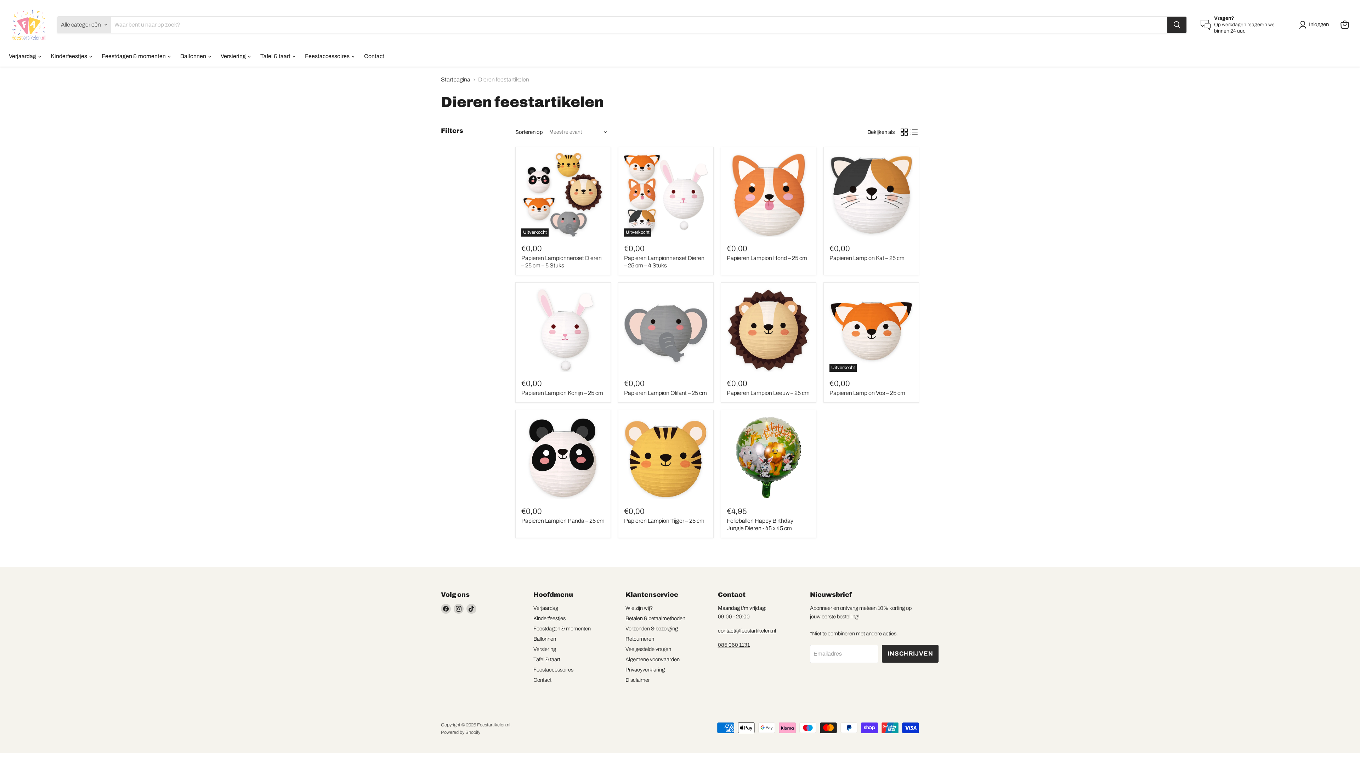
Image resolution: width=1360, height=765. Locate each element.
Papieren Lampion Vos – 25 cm (867, 393)
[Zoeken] (1176, 25)
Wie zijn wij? (639, 608)
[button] (1315, 25)
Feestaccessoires (328, 56)
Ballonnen (193, 56)
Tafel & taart (275, 56)
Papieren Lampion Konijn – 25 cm (562, 393)
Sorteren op (529, 132)
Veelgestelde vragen (648, 649)
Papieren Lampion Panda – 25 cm (563, 521)
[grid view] (904, 132)
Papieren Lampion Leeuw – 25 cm (768, 393)
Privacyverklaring (645, 670)
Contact (374, 56)
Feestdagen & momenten (134, 56)
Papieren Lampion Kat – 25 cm (867, 258)
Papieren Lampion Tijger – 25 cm (664, 521)
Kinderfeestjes (69, 56)
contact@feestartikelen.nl (747, 631)
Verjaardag (23, 56)
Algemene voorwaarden (652, 659)
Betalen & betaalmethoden (655, 618)
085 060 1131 (734, 645)
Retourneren (639, 639)
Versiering (234, 56)
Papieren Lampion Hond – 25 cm (767, 258)
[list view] (914, 132)
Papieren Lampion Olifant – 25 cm (665, 393)
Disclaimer (637, 680)
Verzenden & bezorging (651, 628)
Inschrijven (910, 653)
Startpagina (455, 79)
